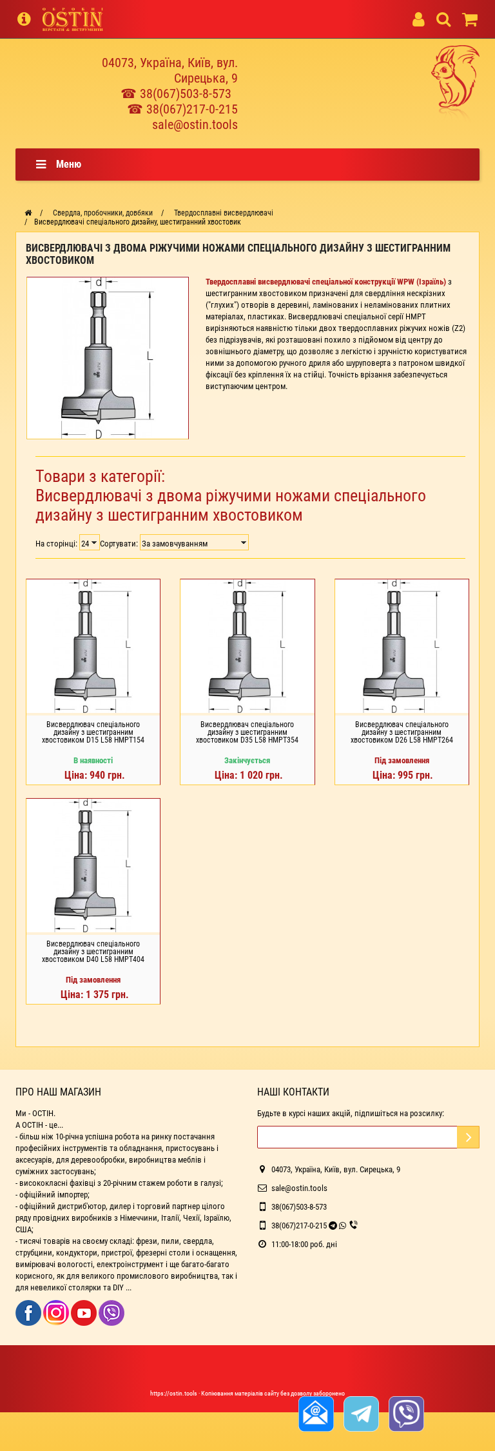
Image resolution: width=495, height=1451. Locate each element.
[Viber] (111, 1312)
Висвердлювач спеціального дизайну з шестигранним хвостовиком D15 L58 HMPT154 (93, 732)
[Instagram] (57, 1312)
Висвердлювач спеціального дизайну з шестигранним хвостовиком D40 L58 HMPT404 (93, 951)
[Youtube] (85, 1312)
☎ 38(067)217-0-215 (182, 109)
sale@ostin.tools (195, 124)
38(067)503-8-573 (299, 1207)
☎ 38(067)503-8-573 (176, 93)
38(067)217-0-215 (299, 1225)
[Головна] (28, 213)
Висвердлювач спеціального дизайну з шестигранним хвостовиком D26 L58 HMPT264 (402, 732)
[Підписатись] (468, 1137)
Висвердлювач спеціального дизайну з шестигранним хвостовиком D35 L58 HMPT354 (247, 732)
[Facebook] (29, 1312)
